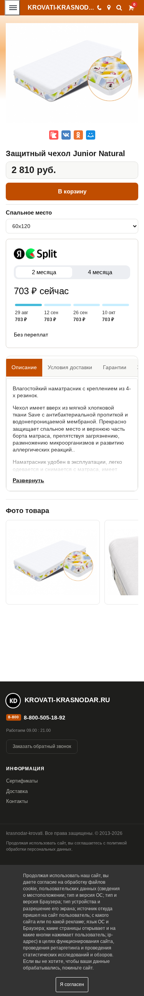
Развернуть (28, 480)
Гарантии (114, 367)
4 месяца (100, 272)
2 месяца (44, 272)
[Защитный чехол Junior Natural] (52, 562)
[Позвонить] (98, 8)
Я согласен (72, 984)
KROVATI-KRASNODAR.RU (68, 7)
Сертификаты (22, 781)
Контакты (17, 801)
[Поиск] (119, 7)
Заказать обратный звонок (42, 746)
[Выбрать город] (109, 7)
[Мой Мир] (90, 135)
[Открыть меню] (12, 7)
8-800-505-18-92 (44, 718)
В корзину (72, 191)
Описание (24, 367)
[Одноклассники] (78, 135)
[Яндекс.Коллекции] (53, 135)
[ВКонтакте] (66, 135)
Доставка (17, 791)
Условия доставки (70, 367)
